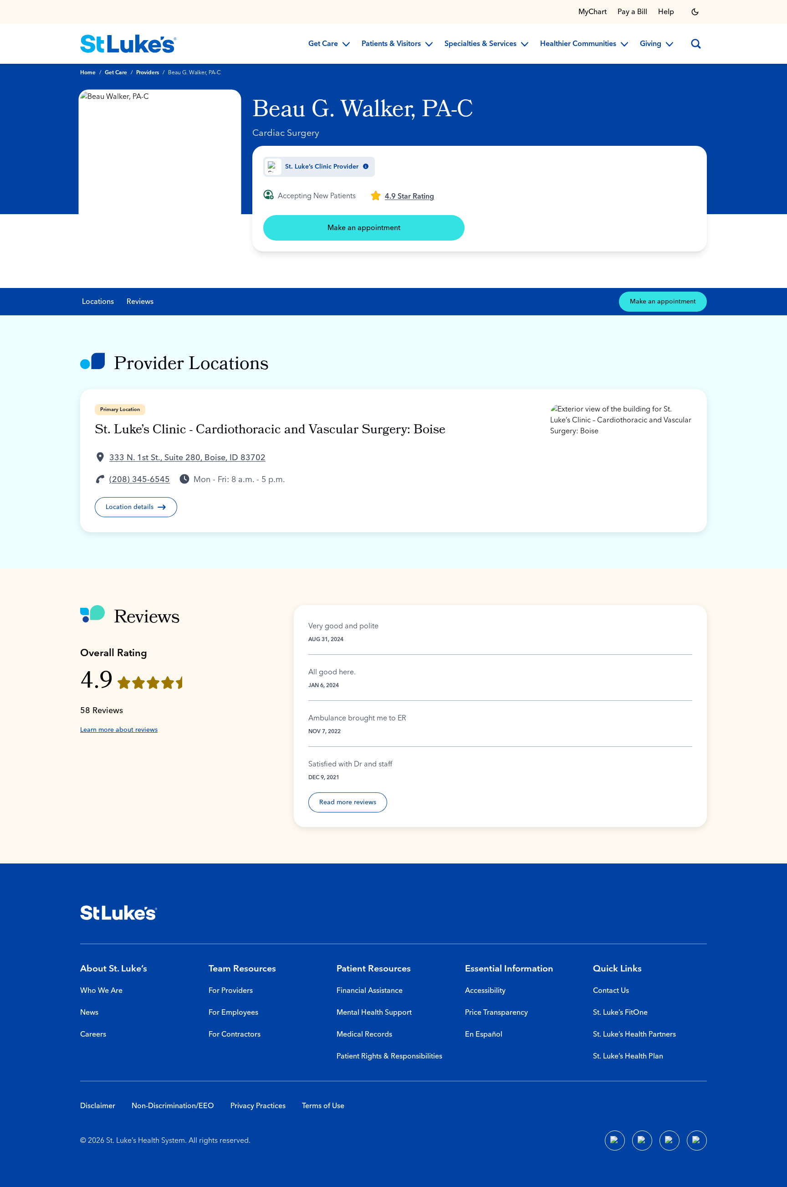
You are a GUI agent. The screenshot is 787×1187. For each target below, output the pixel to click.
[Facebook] (615, 1140)
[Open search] (696, 44)
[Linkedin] (642, 1140)
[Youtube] (669, 1140)
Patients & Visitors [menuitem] (391, 44)
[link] (402, 195)
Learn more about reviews (119, 730)
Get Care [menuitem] (323, 44)
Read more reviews (347, 802)
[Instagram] (697, 1140)
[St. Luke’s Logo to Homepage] (128, 44)
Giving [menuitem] (650, 44)
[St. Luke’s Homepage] (119, 912)
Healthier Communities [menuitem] (578, 44)
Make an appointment (363, 227)
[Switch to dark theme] (695, 11)
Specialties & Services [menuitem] (480, 44)
